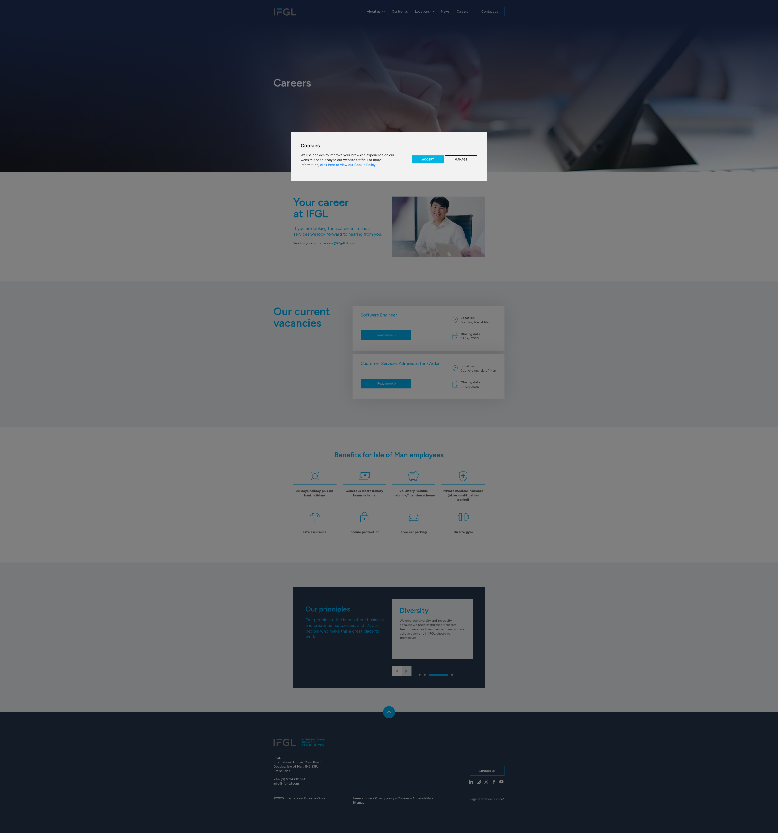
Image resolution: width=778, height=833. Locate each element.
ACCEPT (428, 159)
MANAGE (461, 159)
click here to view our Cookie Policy (347, 165)
